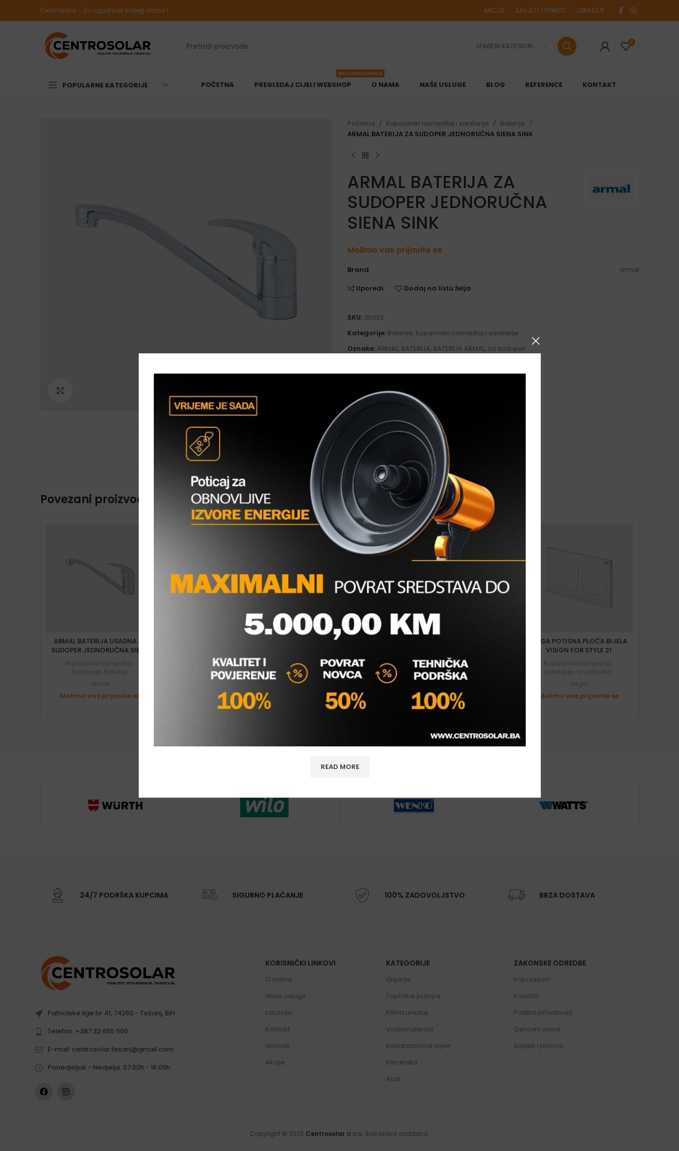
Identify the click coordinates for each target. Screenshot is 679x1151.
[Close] (535, 340)
